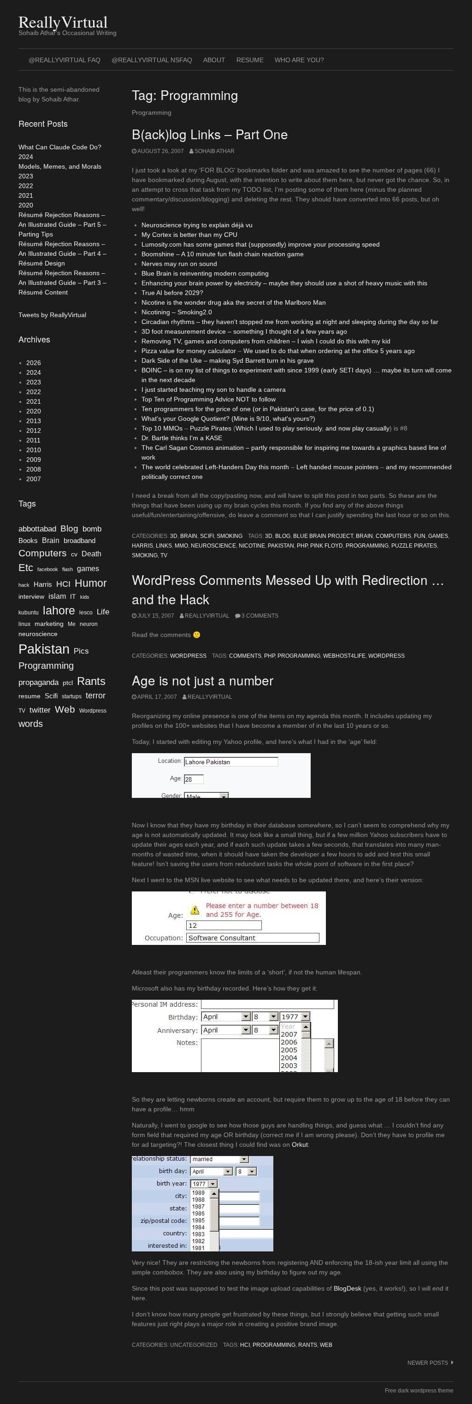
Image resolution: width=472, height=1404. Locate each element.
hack (24, 585)
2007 (33, 479)
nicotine (252, 546)
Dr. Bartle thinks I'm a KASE (182, 438)
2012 (33, 430)
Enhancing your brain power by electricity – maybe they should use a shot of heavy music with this (284, 283)
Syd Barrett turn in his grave (273, 360)
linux (24, 624)
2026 (33, 362)
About (214, 60)
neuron (89, 624)
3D (173, 536)
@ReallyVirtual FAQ (64, 60)
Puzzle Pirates (210, 428)
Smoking (229, 536)
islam (57, 596)
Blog (282, 536)
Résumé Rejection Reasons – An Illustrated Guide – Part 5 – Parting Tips (62, 224)
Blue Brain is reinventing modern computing (205, 273)
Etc (25, 567)
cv (74, 554)
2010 (33, 450)
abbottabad (37, 529)
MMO (181, 546)
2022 (25, 185)
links (164, 546)
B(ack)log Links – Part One (210, 133)
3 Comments (260, 616)
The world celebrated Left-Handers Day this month (215, 467)
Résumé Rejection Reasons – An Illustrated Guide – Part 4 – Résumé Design (62, 253)
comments (245, 656)
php (302, 546)
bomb (92, 528)
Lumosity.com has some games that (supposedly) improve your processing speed (261, 244)
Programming (367, 546)
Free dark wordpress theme (419, 1390)
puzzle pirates (414, 546)
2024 (25, 156)
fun (419, 536)
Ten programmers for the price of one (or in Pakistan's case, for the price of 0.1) (258, 409)
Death (91, 554)
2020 (25, 205)
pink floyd (326, 546)
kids (84, 597)
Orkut (300, 1144)
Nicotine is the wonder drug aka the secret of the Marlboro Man (234, 302)
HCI (245, 1345)
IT (73, 596)
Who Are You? (299, 60)
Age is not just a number (202, 680)
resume (29, 696)
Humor (91, 583)
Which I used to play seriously (279, 428)
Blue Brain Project (323, 536)
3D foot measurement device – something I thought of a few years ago (244, 331)
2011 (33, 440)
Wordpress (188, 656)
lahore (59, 610)
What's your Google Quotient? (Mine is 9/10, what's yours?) (228, 418)
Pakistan (281, 546)
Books (28, 540)
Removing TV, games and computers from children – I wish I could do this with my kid (266, 341)
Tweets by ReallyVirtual (52, 315)
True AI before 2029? (172, 292)
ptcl (68, 682)
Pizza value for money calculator (190, 350)
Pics (81, 650)
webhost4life (344, 656)
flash (67, 569)
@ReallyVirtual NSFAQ (152, 60)
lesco (86, 612)
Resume (250, 60)
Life (103, 612)
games (438, 536)
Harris (142, 546)
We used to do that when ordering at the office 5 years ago (329, 350)
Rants (307, 1345)
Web (326, 1345)
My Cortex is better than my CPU (189, 234)
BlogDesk (347, 1288)
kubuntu (28, 612)
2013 (33, 421)
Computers (393, 536)
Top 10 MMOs (162, 428)
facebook (47, 569)
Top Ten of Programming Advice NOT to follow (209, 399)
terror (96, 695)
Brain (188, 536)
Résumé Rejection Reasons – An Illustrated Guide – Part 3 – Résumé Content (62, 282)
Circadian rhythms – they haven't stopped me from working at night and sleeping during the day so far (290, 321)
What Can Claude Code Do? (59, 147)
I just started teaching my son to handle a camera (214, 389)
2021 (25, 195)
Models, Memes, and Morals (59, 166)
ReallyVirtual (63, 21)
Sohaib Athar (215, 151)
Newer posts (427, 1363)
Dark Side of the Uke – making (187, 360)
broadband (79, 540)
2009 (33, 459)
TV (163, 555)
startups (72, 696)
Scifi (207, 536)
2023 (25, 176)
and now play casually (357, 428)
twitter (40, 710)
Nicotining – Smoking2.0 (177, 312)
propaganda (38, 682)
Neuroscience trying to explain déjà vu (197, 225)
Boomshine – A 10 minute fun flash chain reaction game (223, 254)
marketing (49, 623)
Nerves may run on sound (179, 263)
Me (72, 624)
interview (31, 596)
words (30, 724)
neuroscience (213, 546)
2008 (33, 469)
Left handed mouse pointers (337, 467)
